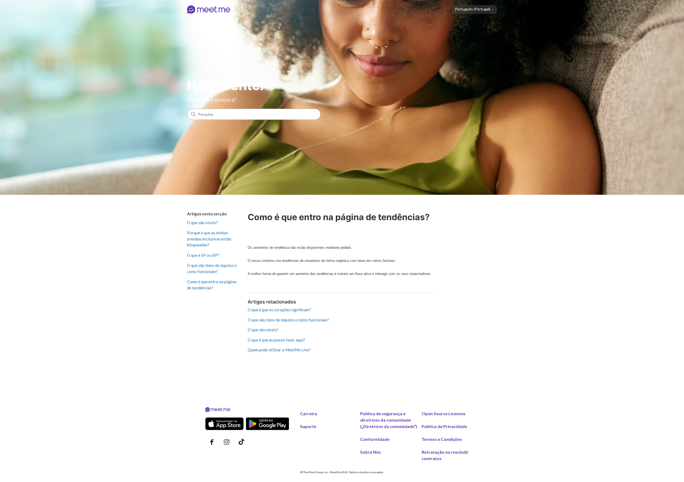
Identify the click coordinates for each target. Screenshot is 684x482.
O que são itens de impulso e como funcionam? (212, 268)
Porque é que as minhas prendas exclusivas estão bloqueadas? (209, 238)
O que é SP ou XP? (203, 255)
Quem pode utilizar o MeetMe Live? (279, 349)
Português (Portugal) (473, 9)
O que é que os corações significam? (279, 309)
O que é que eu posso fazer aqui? (276, 339)
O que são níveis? (202, 222)
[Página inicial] (208, 9)
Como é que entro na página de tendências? (211, 284)
